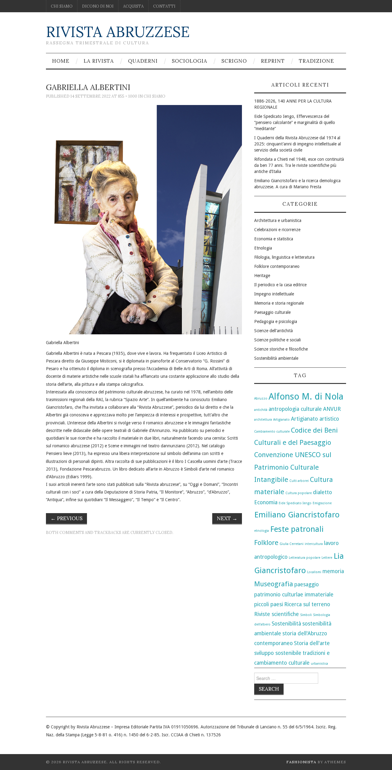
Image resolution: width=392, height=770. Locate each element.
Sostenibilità (286, 624)
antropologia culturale (295, 409)
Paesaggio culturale (272, 312)
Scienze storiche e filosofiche (281, 349)
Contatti (164, 6)
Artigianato (281, 420)
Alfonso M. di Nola (306, 396)
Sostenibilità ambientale (276, 358)
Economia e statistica (273, 238)
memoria (333, 571)
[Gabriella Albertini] (144, 219)
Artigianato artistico (315, 419)
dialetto (322, 492)
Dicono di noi (98, 6)
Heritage (262, 275)
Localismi (314, 572)
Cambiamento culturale (272, 432)
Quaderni (143, 61)
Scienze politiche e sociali (277, 339)
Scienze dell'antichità (273, 330)
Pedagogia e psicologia (275, 321)
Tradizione (316, 61)
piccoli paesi (268, 604)
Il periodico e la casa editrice (280, 284)
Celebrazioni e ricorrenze (277, 229)
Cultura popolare (298, 493)
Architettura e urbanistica (277, 220)
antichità (260, 410)
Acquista (133, 6)
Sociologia (189, 61)
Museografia (273, 584)
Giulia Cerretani (291, 544)
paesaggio (306, 584)
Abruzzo (260, 398)
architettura (263, 420)
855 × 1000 (127, 96)
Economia (265, 502)
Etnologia (263, 248)
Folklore (266, 543)
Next (227, 518)
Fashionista (301, 762)
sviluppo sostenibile (277, 653)
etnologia (261, 531)
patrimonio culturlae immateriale (294, 595)
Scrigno (234, 61)
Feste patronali (297, 529)
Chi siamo (62, 6)
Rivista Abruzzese (118, 31)
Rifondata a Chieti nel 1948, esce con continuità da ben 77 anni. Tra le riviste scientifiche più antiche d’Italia (299, 165)
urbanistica (319, 664)
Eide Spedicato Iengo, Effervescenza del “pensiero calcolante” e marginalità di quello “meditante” (294, 122)
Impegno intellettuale (274, 293)
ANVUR (332, 409)
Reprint (273, 61)
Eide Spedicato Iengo (295, 503)
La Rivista (99, 61)
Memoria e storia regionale (279, 303)
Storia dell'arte (312, 643)
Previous (66, 518)
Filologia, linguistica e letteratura (284, 257)
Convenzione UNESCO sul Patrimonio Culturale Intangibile (292, 467)
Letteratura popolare (304, 558)
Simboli (306, 615)
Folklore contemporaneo (277, 266)
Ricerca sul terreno (307, 604)
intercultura (314, 544)
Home (61, 61)
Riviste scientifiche (276, 614)
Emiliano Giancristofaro (297, 514)
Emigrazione (322, 503)
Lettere (327, 558)
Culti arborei (299, 481)
